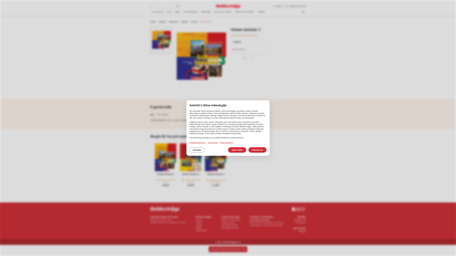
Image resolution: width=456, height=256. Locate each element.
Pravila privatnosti (197, 142)
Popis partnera (226, 142)
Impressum (213, 142)
